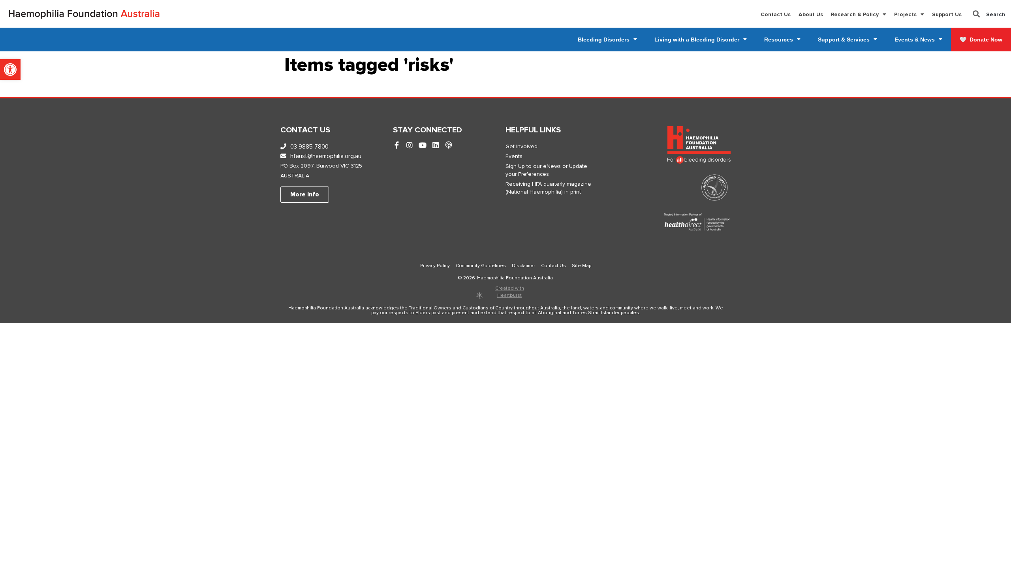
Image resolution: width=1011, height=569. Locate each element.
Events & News (914, 39)
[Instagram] (409, 145)
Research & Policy (855, 14)
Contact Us (776, 14)
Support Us (947, 14)
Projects (905, 14)
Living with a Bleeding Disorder (696, 39)
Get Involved (521, 146)
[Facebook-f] (396, 145)
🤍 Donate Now (981, 39)
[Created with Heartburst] (479, 295)
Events (514, 156)
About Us (811, 14)
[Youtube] (422, 145)
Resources (778, 39)
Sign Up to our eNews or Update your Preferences (546, 170)
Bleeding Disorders (604, 39)
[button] (10, 69)
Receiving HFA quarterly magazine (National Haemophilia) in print (548, 188)
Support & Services (844, 39)
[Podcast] (448, 145)
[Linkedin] (435, 145)
